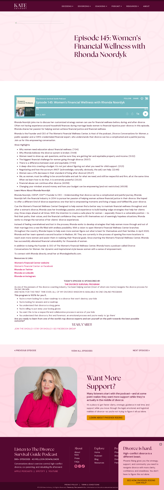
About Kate (77, 453)
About (146, 6)
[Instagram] (79, 466)
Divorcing (83, 6)
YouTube (53, 471)
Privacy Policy (71, 485)
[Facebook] (75, 466)
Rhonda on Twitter (23, 269)
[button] (161, 444)
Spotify (40, 471)
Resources (131, 6)
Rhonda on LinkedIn (24, 273)
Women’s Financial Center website (31, 262)
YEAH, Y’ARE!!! (82, 324)
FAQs (76, 461)
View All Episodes (81, 351)
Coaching (100, 6)
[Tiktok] (83, 466)
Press (77, 458)
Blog (96, 459)
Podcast (116, 6)
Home (97, 452)
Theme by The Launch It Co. (76, 487)
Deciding (67, 6)
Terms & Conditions (90, 485)
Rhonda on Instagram (25, 276)
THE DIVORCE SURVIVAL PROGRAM (82, 284)
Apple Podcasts (23, 471)
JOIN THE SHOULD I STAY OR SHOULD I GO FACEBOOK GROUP (45, 328)
